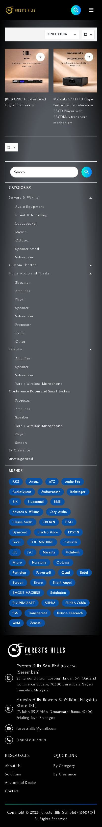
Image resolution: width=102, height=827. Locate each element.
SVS (15, 613)
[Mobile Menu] (91, 10)
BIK (15, 501)
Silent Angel (62, 582)
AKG (16, 481)
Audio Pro (72, 481)
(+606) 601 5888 (31, 740)
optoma (63, 562)
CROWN (49, 522)
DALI (69, 522)
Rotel (84, 572)
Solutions (13, 774)
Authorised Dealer (20, 782)
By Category (64, 766)
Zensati (35, 623)
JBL (15, 552)
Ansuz (34, 481)
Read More (40, 57)
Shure (38, 582)
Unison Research (70, 613)
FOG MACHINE (42, 542)
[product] (27, 70)
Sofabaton (58, 592)
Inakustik (70, 542)
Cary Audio (58, 512)
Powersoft (43, 572)
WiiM (16, 623)
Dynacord (20, 532)
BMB (57, 501)
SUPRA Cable (76, 603)
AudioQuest (22, 492)
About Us (13, 766)
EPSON (73, 532)
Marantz (49, 552)
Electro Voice (48, 532)
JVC (29, 552)
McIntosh (73, 552)
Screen (18, 582)
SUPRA (50, 603)
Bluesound (36, 501)
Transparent (37, 613)
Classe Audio (23, 522)
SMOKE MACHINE (26, 592)
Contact (11, 791)
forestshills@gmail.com (36, 728)
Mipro (17, 562)
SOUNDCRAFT (24, 603)
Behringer (78, 492)
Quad (66, 572)
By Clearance (64, 774)
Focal (17, 542)
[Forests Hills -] (20, 10)
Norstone (39, 562)
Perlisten (19, 572)
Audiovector (50, 492)
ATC (52, 481)
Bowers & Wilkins (26, 512)
